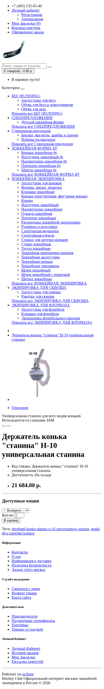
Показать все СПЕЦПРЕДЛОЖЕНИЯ (43, 126)
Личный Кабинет (26, 648)
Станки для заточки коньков (44, 240)
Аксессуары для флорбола (42, 309)
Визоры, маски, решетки (41, 187)
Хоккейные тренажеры (40, 266)
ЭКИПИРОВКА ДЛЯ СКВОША (39, 288)
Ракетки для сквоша (37, 296)
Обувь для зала (33, 109)
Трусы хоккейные (36, 248)
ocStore (28, 674)
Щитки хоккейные (36, 279)
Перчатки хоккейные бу (41, 166)
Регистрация (31, 15)
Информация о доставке (32, 561)
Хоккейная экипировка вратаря (47, 253)
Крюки (27, 200)
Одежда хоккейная (36, 214)
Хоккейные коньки (37, 261)
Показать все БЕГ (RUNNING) (37, 113)
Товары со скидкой (27, 629)
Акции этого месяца (28, 570)
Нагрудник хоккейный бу (42, 157)
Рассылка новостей (27, 661)
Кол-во (7, 515)
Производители (24, 616)
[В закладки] (4, 426)
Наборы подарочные (38, 139)
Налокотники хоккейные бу (44, 161)
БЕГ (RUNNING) (26, 96)
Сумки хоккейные (36, 244)
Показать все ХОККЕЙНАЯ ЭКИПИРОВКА (49, 283)
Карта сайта (21, 597)
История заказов (25, 653)
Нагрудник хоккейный (40, 205)
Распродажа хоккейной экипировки (51, 222)
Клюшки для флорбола (40, 314)
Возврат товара (24, 593)
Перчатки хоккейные (38, 218)
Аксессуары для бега (38, 100)
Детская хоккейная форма (42, 122)
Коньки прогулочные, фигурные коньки (54, 196)
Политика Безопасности (32, 565)
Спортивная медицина (40, 231)
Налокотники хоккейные (41, 209)
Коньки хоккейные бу (39, 153)
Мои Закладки (23, 657)
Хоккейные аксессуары (40, 257)
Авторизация (32, 19)
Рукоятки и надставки (39, 227)
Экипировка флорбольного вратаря (50, 318)
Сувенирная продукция (31, 131)
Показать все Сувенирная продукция (42, 144)
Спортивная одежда (37, 235)
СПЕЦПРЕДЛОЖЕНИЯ (32, 118)
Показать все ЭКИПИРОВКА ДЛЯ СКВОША (50, 301)
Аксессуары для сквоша (41, 292)
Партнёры (20, 625)
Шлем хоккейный (36, 270)
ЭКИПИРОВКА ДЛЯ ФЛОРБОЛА (41, 305)
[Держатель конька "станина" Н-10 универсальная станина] (39, 399)
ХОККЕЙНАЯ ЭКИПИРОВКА (38, 179)
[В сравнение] (9, 426)
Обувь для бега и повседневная (47, 105)
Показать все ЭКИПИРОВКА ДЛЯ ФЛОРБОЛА (52, 322)
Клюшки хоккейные (38, 192)
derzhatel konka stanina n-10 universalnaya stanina (50, 529)
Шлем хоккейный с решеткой (45, 275)
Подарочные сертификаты (33, 621)
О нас (16, 556)
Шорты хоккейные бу (39, 170)
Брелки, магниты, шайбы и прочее (49, 135)
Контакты (20, 552)
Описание (20, 408)
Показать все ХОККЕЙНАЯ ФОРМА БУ (46, 174)
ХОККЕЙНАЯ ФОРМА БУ (34, 148)
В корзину (11, 520)
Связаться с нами (26, 589)
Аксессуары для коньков (41, 183)
